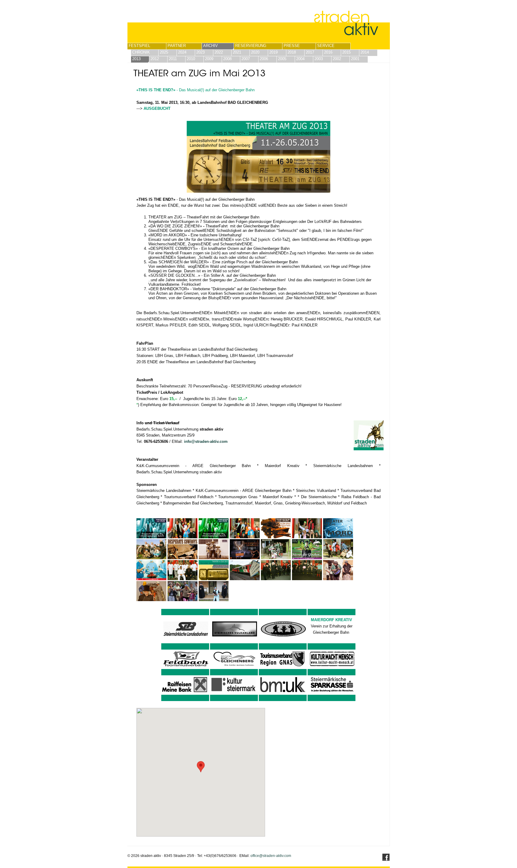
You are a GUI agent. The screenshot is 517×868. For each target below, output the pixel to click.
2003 (318, 59)
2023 (200, 52)
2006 (264, 59)
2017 (310, 52)
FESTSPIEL (139, 45)
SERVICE (325, 45)
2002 (337, 59)
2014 (365, 52)
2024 (182, 52)
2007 (245, 59)
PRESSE (292, 45)
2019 (273, 52)
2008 (227, 59)
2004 (300, 59)
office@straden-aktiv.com (270, 856)
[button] (201, 766)
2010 (191, 59)
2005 (282, 59)
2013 (136, 59)
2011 (173, 59)
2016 (328, 52)
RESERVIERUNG (250, 45)
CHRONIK (141, 52)
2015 (346, 52)
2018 (292, 52)
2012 (154, 59)
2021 (237, 52)
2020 (255, 52)
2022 (219, 52)
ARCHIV (210, 45)
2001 (355, 59)
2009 (209, 59)
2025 (164, 52)
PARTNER (177, 45)
